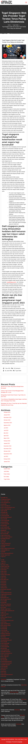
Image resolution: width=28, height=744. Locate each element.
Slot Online (6, 476)
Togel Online (16, 25)
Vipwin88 (3, 542)
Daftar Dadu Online (5, 574)
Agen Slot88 (4, 510)
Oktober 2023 (7, 420)
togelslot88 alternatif (6, 594)
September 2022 (8, 453)
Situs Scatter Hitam (6, 625)
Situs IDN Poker (5, 568)
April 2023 (6, 435)
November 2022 (7, 448)
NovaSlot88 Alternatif (6, 517)
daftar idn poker (5, 614)
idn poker (3, 618)
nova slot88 (4, 600)
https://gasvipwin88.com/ (7, 553)
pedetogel (3, 671)
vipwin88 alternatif (5, 538)
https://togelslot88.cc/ (6, 537)
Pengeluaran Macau (5, 499)
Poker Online (7, 474)
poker (2, 591)
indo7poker (3, 581)
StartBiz (20, 741)
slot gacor (3, 669)
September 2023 (8, 422)
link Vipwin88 (4, 659)
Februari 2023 (7, 440)
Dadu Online (4, 571)
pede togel (3, 578)
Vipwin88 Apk (4, 512)
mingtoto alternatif (5, 633)
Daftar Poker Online (5, 528)
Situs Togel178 (4, 656)
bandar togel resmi (5, 555)
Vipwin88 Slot (4, 497)
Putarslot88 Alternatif (6, 661)
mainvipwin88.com (5, 550)
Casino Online (7, 468)
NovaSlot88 (4, 525)
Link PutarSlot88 (5, 520)
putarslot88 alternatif (6, 592)
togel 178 (3, 612)
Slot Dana (3, 637)
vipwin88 (3, 546)
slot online (3, 607)
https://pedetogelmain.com (7, 610)
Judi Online (6, 471)
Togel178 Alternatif (6, 543)
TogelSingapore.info (11, 282)
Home (9, 25)
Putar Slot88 (4, 630)
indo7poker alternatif (6, 589)
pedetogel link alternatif (7, 674)
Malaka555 (3, 530)
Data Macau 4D (4, 579)
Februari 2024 (7, 412)
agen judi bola (4, 668)
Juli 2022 (6, 456)
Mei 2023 (6, 433)
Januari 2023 (7, 443)
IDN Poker (23, 699)
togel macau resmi (5, 535)
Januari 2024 (7, 415)
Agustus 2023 (7, 425)
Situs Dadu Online (14, 692)
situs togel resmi (5, 501)
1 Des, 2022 (7, 368)
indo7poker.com (5, 597)
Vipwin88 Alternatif (5, 651)
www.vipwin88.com (5, 502)
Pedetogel (3, 679)
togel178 (3, 556)
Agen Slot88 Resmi (5, 623)
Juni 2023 (6, 430)
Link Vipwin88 (4, 666)
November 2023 (7, 417)
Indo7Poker (4, 569)
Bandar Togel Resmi (6, 605)
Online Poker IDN (5, 566)
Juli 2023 (6, 428)
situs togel (3, 673)
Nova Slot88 (4, 519)
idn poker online (4, 564)
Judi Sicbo (3, 576)
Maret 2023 (6, 438)
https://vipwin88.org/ (6, 509)
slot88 (2, 560)
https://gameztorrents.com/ (8, 548)
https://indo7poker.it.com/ (7, 620)
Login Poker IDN (5, 632)
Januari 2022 (7, 461)
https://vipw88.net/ (5, 505)
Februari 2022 (7, 459)
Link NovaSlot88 (5, 515)
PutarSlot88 (4, 627)
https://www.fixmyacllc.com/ (8, 507)
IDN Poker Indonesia (6, 604)
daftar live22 (4, 587)
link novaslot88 (4, 533)
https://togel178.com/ (6, 617)
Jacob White (9, 370)
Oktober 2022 (7, 451)
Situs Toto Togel (5, 532)
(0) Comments (16, 368)
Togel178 (3, 540)
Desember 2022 (7, 446)
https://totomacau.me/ (6, 653)
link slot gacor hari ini (6, 599)
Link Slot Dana (4, 514)
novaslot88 (3, 504)
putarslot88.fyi (4, 522)
